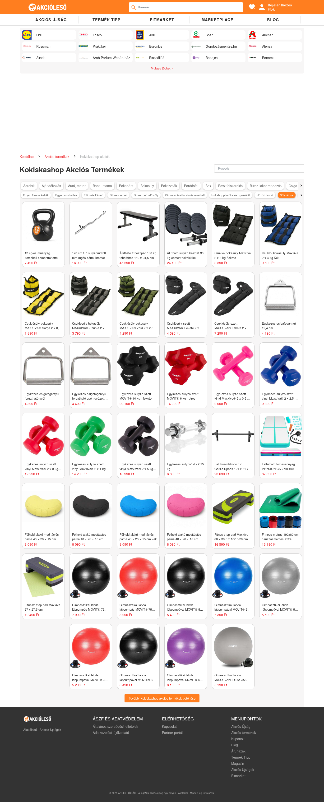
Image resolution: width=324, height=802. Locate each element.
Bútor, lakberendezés (266, 185)
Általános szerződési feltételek (115, 726)
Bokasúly (147, 185)
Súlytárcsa (286, 195)
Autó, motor (77, 185)
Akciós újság (51, 19)
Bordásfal (191, 185)
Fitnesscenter (118, 195)
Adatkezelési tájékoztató (111, 732)
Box (208, 185)
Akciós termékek (57, 156)
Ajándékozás (51, 185)
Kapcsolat (169, 726)
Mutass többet (161, 68)
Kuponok (238, 738)
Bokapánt (126, 185)
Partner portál (172, 732)
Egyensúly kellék (66, 195)
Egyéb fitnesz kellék (36, 195)
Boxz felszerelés (230, 185)
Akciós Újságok (242, 769)
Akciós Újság (240, 726)
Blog (273, 19)
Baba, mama (102, 185)
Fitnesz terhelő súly (146, 195)
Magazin (237, 763)
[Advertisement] (162, 111)
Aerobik (29, 185)
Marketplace (217, 19)
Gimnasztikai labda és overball (185, 195)
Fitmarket (162, 19)
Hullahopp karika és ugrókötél (230, 195)
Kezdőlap (27, 156)
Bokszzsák (169, 185)
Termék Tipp (240, 757)
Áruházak (238, 751)
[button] (301, 185)
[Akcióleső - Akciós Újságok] (47, 7)
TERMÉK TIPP (106, 19)
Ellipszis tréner (93, 195)
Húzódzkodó (265, 195)
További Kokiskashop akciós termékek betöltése (162, 698)
